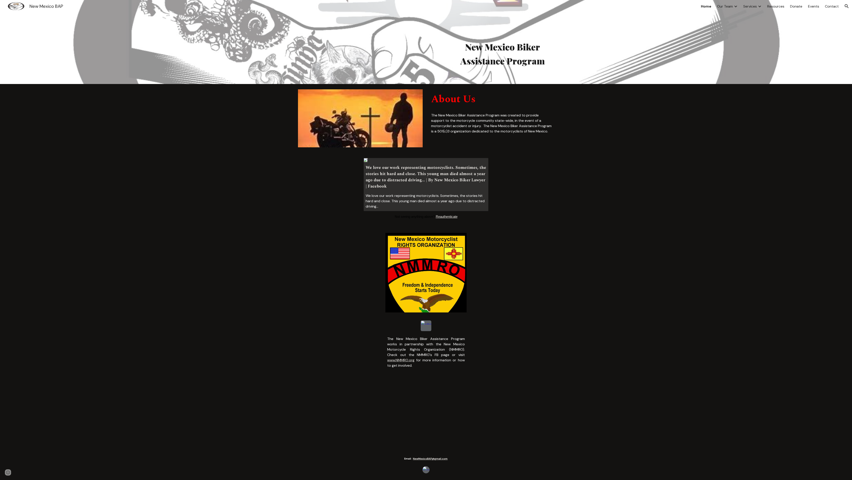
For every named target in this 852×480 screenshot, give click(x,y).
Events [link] (813, 6)
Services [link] (750, 6)
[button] (846, 6)
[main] (502, 55)
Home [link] (706, 6)
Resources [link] (775, 6)
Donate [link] (796, 6)
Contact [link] (832, 6)
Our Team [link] (725, 6)
